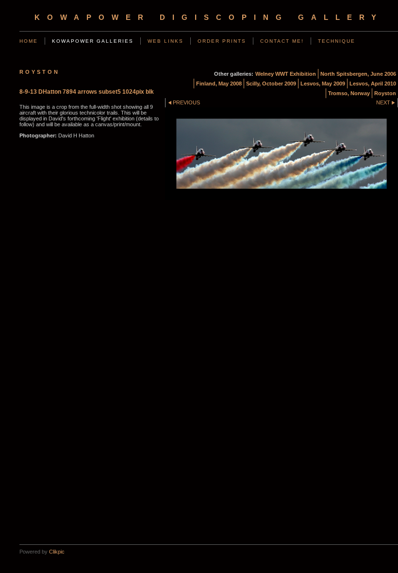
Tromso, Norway (349, 93)
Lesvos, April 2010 (372, 83)
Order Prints (222, 41)
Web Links (165, 41)
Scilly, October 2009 (271, 83)
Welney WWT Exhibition (285, 74)
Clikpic (57, 552)
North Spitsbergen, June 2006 (358, 74)
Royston (385, 93)
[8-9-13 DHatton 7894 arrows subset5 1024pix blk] (281, 153)
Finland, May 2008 (219, 83)
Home (28, 41)
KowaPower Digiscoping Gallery (208, 17)
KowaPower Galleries (92, 41)
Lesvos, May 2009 (322, 83)
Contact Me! (282, 41)
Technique (336, 41)
